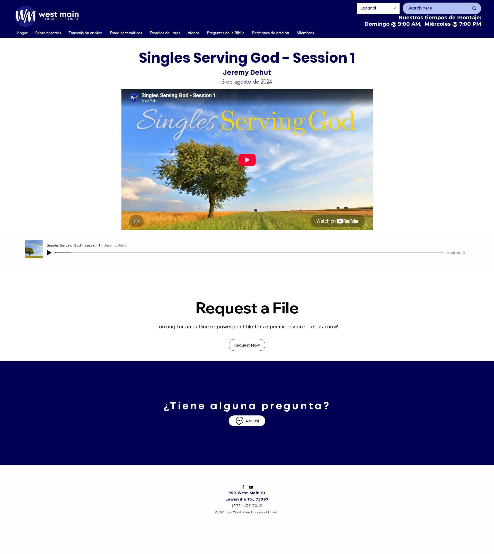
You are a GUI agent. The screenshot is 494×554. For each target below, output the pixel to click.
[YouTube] (250, 487)
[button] (193, 32)
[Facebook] (243, 487)
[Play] (49, 252)
